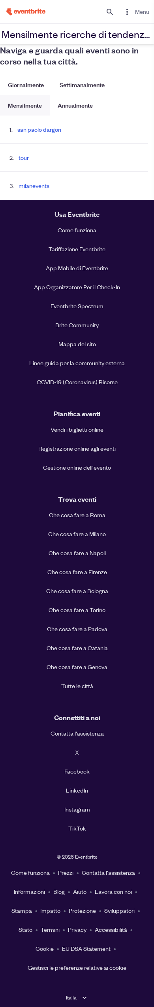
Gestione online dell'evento (77, 467)
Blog (59, 891)
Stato (25, 929)
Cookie (45, 948)
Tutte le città (77, 686)
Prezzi (65, 872)
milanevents (34, 186)
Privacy (77, 929)
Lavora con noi (113, 891)
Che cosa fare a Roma (77, 515)
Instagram (77, 809)
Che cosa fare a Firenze (77, 572)
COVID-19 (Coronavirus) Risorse (77, 382)
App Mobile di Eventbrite (77, 268)
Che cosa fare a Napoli (77, 553)
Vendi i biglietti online (77, 429)
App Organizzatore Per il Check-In (77, 287)
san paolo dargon (39, 129)
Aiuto (79, 891)
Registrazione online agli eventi (77, 448)
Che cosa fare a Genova (77, 667)
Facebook (77, 771)
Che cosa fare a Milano (77, 534)
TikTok (77, 828)
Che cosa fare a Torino (77, 610)
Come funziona (77, 230)
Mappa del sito (77, 344)
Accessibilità (111, 929)
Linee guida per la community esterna (77, 363)
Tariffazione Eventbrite (77, 249)
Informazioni (29, 891)
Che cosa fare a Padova (77, 629)
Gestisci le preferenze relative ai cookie (77, 967)
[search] (110, 11)
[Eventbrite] (22, 11)
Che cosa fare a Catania (77, 648)
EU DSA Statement (86, 948)
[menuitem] (136, 11)
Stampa (21, 910)
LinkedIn (77, 790)
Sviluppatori (119, 910)
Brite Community (77, 325)
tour (24, 157)
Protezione (82, 910)
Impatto (50, 910)
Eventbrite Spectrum (77, 306)
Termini (50, 929)
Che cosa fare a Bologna (77, 591)
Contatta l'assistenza (77, 733)
